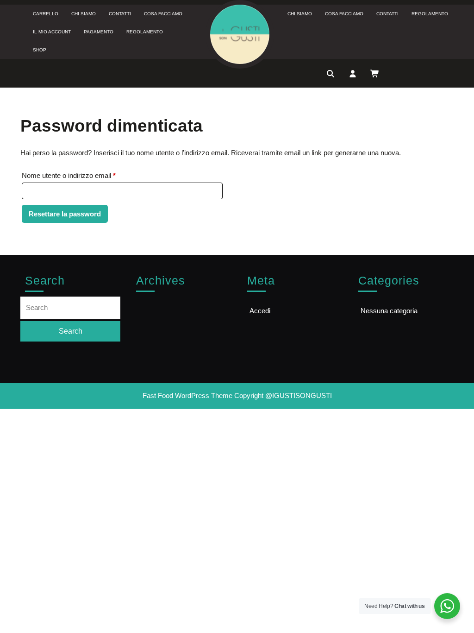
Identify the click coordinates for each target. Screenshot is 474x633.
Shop (39, 49)
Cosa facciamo (163, 13)
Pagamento (98, 31)
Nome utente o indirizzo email (82, 175)
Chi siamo (83, 13)
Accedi (259, 311)
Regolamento (144, 31)
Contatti (120, 13)
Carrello (45, 13)
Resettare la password (65, 214)
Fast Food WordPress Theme (187, 395)
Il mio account (52, 31)
